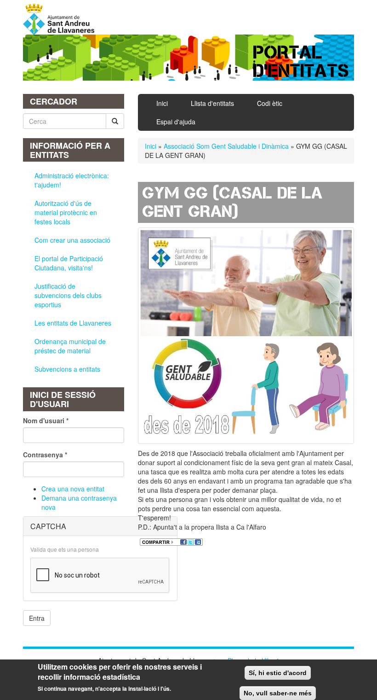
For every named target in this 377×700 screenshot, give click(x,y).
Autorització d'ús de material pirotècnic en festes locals (65, 212)
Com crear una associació (72, 240)
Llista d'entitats (212, 103)
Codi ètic (269, 103)
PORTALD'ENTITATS (301, 61)
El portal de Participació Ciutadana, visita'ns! (68, 263)
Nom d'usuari (46, 420)
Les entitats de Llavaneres (72, 322)
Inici (162, 103)
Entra (37, 618)
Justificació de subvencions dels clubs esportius (68, 295)
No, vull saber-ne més (278, 693)
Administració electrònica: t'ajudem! (71, 180)
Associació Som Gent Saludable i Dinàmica (226, 146)
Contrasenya (45, 454)
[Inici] (62, 19)
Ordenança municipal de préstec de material (70, 346)
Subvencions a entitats (67, 368)
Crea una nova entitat (72, 488)
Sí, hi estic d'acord (278, 673)
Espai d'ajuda (175, 121)
